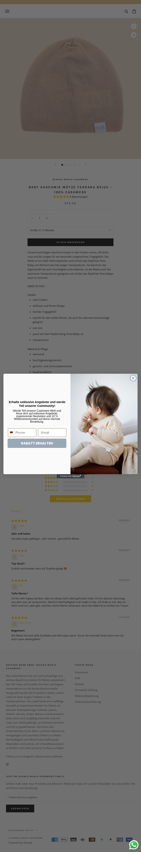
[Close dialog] (133, 378)
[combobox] (11, 432)
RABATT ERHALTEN (37, 443)
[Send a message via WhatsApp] (133, 844)
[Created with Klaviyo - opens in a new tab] (70, 476)
